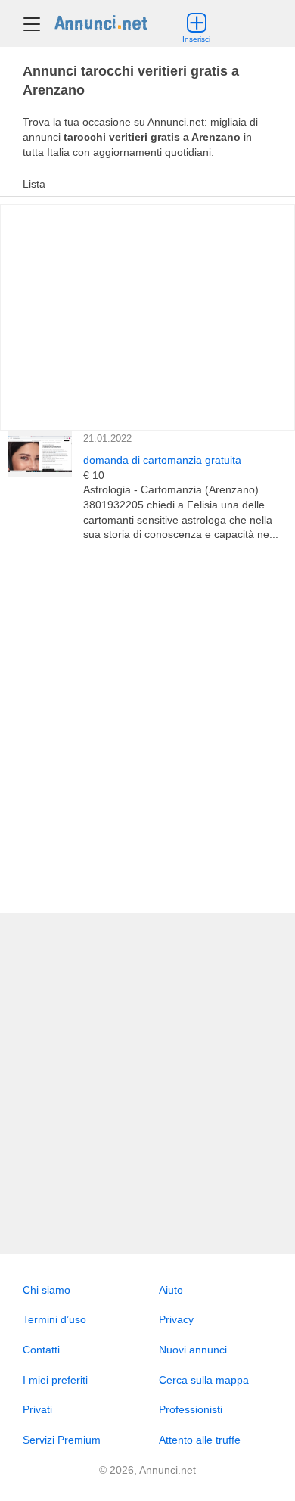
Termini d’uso (54, 1319)
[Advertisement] (147, 727)
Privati (37, 1409)
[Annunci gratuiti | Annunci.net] (101, 22)
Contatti (41, 1350)
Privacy (176, 1319)
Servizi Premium (62, 1440)
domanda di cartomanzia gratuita (162, 460)
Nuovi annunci (193, 1350)
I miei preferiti (55, 1380)
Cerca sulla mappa (204, 1380)
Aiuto (171, 1290)
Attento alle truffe (200, 1440)
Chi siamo (46, 1290)
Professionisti (190, 1409)
